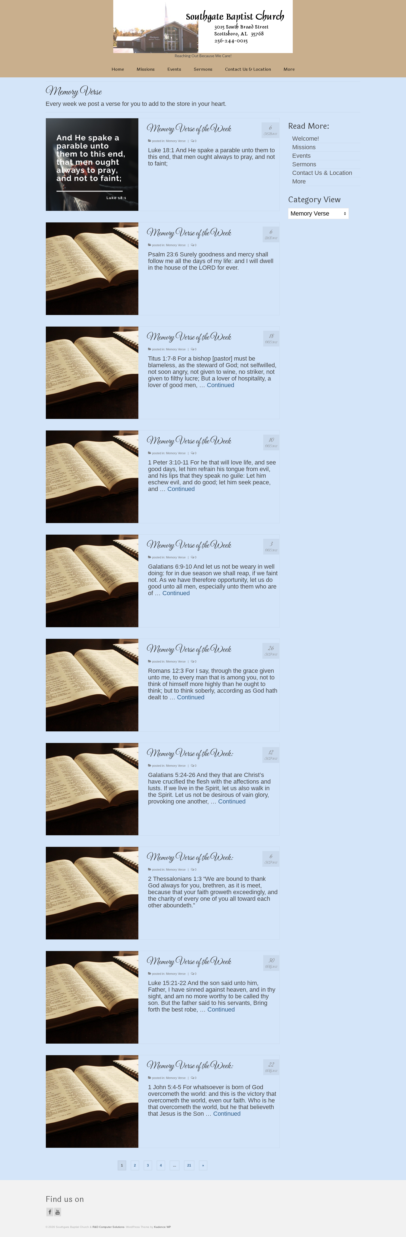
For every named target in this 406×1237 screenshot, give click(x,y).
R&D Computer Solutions (108, 1226)
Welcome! (305, 138)
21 (189, 1165)
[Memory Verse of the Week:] (92, 788)
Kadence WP (162, 1226)
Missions (304, 147)
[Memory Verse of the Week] (92, 164)
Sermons (304, 164)
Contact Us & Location (322, 172)
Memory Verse (176, 141)
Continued (220, 385)
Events (301, 155)
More (299, 181)
